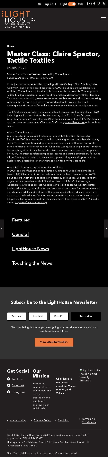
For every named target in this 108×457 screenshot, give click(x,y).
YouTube (17, 379)
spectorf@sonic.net (74, 122)
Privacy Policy (42, 420)
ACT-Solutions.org (67, 88)
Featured (21, 220)
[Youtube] (89, 3)
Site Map (63, 420)
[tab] (47, 4)
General (20, 234)
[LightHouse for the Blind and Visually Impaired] (90, 380)
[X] (104, 3)
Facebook (18, 385)
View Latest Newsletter (53, 342)
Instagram (18, 392)
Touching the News (32, 263)
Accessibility (18, 420)
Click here (62, 379)
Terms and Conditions (89, 420)
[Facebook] (94, 3)
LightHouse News (30, 249)
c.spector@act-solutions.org (31, 202)
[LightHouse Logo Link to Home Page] (18, 19)
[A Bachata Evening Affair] (2, 228)
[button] (103, 18)
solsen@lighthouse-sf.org (55, 119)
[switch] (72, 4)
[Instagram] (98, 3)
